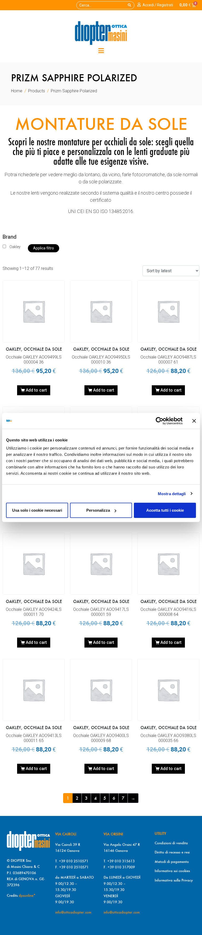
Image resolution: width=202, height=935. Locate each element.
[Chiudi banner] (194, 421)
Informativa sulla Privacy (174, 880)
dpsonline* (27, 895)
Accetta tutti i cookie (165, 510)
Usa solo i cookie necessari (37, 510)
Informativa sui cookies (172, 870)
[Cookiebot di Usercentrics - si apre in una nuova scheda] (160, 421)
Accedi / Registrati (158, 5)
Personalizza (98, 510)
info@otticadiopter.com (73, 912)
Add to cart (36, 390)
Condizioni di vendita (171, 843)
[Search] (129, 5)
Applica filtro (43, 248)
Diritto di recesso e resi (172, 852)
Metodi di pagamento (172, 861)
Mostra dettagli (172, 493)
